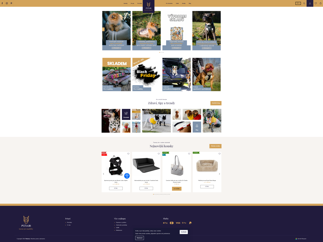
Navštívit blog (216, 103)
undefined (159, 52)
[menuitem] (125, 4)
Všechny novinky (215, 146)
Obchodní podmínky (121, 225)
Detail (116, 188)
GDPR (117, 227)
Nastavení (139, 238)
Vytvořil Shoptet (302, 238)
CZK (298, 3)
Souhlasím (184, 232)
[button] (103, 29)
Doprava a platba (121, 222)
